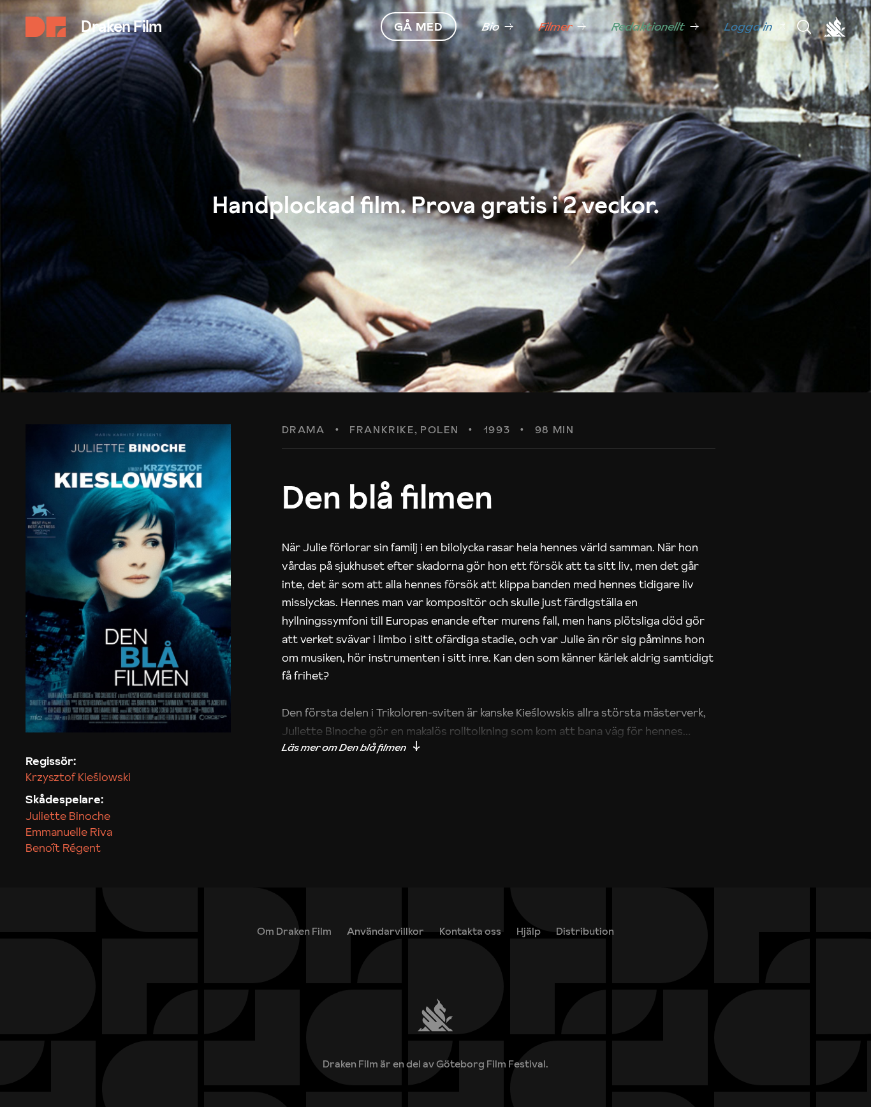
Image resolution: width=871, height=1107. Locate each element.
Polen (439, 430)
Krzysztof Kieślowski (78, 777)
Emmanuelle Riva (69, 832)
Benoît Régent (63, 848)
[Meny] (804, 27)
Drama (303, 430)
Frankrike (381, 430)
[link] (497, 26)
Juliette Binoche (68, 816)
